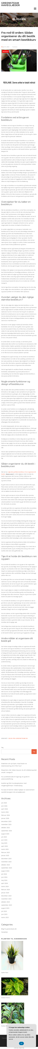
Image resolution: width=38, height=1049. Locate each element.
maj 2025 (4, 843)
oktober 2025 (5, 827)
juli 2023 (4, 911)
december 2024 (6, 858)
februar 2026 (5, 815)
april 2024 (4, 883)
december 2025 (6, 821)
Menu (35, 8)
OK (21, 1043)
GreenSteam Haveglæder (10, 4)
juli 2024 (4, 874)
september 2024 (6, 868)
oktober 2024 (5, 865)
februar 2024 (5, 889)
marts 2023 (5, 917)
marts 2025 (5, 849)
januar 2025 (5, 855)
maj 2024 (4, 880)
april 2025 (4, 846)
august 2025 (5, 834)
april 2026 (4, 809)
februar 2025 (5, 852)
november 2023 (6, 899)
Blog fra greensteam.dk (18, 738)
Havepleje (4, 932)
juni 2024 (4, 877)
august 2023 (5, 908)
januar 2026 (5, 818)
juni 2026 (4, 806)
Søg (2, 747)
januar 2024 (5, 893)
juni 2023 (4, 914)
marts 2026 (5, 812)
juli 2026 (4, 803)
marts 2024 (5, 886)
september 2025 (6, 831)
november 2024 (6, 862)
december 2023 (6, 896)
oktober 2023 (5, 902)
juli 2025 (4, 837)
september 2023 (6, 905)
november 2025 (6, 824)
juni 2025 (4, 840)
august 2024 (5, 871)
